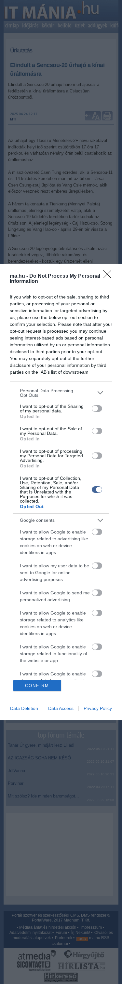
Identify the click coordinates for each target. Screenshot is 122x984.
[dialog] (61, 492)
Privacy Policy (98, 708)
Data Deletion (24, 708)
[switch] (97, 408)
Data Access (61, 708)
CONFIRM (37, 685)
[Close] (109, 276)
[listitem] (61, 392)
